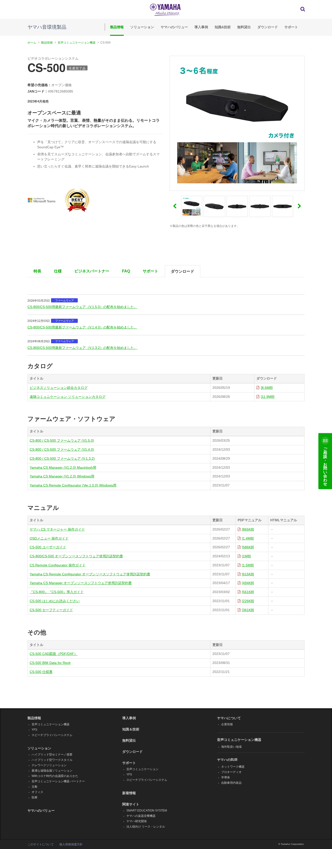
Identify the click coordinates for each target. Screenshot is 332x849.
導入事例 (201, 27)
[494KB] (248, 583)
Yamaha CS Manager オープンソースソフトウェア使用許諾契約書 (81, 583)
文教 (34, 786)
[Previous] (175, 206)
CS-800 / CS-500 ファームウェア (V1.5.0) (62, 440)
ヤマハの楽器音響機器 (141, 816)
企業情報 (227, 724)
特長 (37, 271)
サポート (291, 27)
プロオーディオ (231, 772)
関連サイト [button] (130, 804)
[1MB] (246, 556)
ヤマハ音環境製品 (46, 27)
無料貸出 (244, 27)
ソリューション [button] (39, 748)
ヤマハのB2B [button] (227, 759)
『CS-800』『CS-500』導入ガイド (57, 592)
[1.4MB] (248, 538)
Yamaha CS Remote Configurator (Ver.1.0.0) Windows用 (73, 485)
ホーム (31, 42)
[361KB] (248, 610)
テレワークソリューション (49, 765)
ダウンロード (267, 27)
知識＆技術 (130, 729)
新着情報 (129, 792)
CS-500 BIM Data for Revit (50, 663)
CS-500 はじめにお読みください (55, 601)
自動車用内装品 (231, 782)
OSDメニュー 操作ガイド (49, 538)
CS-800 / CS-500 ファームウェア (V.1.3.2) (62, 458)
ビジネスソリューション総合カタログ (58, 388)
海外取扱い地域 (231, 746)
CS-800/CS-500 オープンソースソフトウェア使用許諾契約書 (76, 556)
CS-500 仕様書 (41, 672)
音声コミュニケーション (142, 769)
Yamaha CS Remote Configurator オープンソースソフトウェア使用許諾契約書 (90, 574)
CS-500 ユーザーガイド (48, 547)
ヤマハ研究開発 (136, 821)
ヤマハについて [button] (229, 717)
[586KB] (248, 547)
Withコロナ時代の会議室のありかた (55, 776)
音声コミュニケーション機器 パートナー (58, 781)
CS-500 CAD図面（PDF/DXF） (54, 654)
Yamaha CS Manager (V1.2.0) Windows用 (62, 476)
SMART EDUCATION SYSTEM (146, 810)
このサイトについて (40, 844)
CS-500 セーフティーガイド (51, 610)
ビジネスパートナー (91, 271)
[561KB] (248, 592)
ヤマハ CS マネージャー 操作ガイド (57, 529)
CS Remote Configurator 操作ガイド (58, 565)
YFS (34, 729)
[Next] (299, 206)
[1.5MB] (248, 565)
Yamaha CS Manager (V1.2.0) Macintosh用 (63, 467)
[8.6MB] (267, 388)
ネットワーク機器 (233, 766)
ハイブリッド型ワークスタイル (52, 760)
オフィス (37, 792)
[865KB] (248, 529)
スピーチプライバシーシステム (52, 735)
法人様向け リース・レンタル (145, 826)
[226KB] (248, 601)
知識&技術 (223, 27)
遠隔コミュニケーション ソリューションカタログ (67, 397)
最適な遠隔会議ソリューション (52, 770)
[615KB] (248, 574)
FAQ (126, 271)
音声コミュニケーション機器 (77, 42)
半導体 (225, 777)
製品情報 (117, 27)
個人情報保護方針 (71, 844)
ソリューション (142, 27)
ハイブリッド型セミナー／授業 (52, 754)
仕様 (58, 271)
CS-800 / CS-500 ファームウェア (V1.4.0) (62, 449)
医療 (34, 797)
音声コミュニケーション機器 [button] (239, 739)
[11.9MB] (267, 397)
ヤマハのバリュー (174, 27)
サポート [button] (129, 762)
